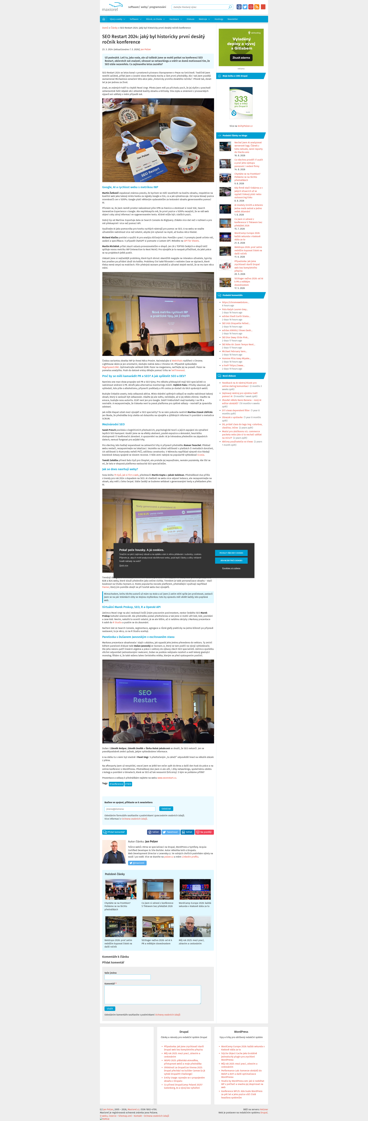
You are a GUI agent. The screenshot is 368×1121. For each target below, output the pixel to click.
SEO (129, 784)
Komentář (110, 983)
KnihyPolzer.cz (245, 126)
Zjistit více (123, 565)
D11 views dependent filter (236, 410)
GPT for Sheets (191, 240)
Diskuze (190, 19)
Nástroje (203, 19)
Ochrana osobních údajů (134, 818)
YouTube (250, 6)
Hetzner (264, 1109)
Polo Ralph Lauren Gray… (235, 309)
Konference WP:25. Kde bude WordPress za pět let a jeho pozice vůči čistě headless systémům (241, 1094)
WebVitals (177, 360)
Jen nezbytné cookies (231, 561)
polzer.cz (169, 856)
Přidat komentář (116, 832)
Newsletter (233, 19)
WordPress (241, 1032)
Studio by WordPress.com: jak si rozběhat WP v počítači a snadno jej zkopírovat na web (242, 1084)
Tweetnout (172, 832)
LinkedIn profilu (190, 856)
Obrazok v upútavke (232, 417)
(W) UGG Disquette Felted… (236, 323)
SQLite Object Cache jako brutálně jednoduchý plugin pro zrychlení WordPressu (239, 1056)
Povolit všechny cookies (231, 553)
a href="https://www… (233, 365)
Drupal (184, 1032)
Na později (206, 832)
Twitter (245, 6)
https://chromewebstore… (235, 302)
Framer (105, 587)
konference (117, 784)
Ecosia (201, 454)
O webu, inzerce (108, 1116)
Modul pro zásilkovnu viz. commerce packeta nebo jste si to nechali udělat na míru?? (242, 434)
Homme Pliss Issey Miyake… (236, 358)
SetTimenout (178, 370)
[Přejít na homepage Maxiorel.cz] (112, 10)
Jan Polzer (146, 49)
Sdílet (155, 832)
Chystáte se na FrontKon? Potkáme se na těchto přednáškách (117, 906)
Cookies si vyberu (231, 568)
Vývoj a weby (116, 19)
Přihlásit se (263, 6)
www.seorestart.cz (167, 777)
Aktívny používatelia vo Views (237, 441)
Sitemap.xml (125, 1116)
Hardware (174, 19)
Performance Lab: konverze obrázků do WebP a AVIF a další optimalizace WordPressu (241, 1073)
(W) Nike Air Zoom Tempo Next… (238, 344)
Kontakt (138, 1116)
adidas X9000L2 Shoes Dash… (237, 330)
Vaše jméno (111, 973)
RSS (256, 6)
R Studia (117, 622)
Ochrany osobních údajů (167, 1014)
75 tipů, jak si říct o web (126, 475)
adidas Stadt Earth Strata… (236, 316)
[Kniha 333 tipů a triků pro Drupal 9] (241, 103)
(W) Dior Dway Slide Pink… (235, 337)
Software (134, 19)
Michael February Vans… (234, 351)
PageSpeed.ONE (110, 367)
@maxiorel (138, 863)
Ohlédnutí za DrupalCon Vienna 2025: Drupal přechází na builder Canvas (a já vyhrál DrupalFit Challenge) (184, 1070)
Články (114, 27)
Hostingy (219, 19)
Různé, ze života (154, 19)
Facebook (239, 6)
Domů (104, 19)
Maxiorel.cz (133, 1109)
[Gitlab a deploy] (241, 65)
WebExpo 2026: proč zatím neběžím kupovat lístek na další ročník (118, 943)
